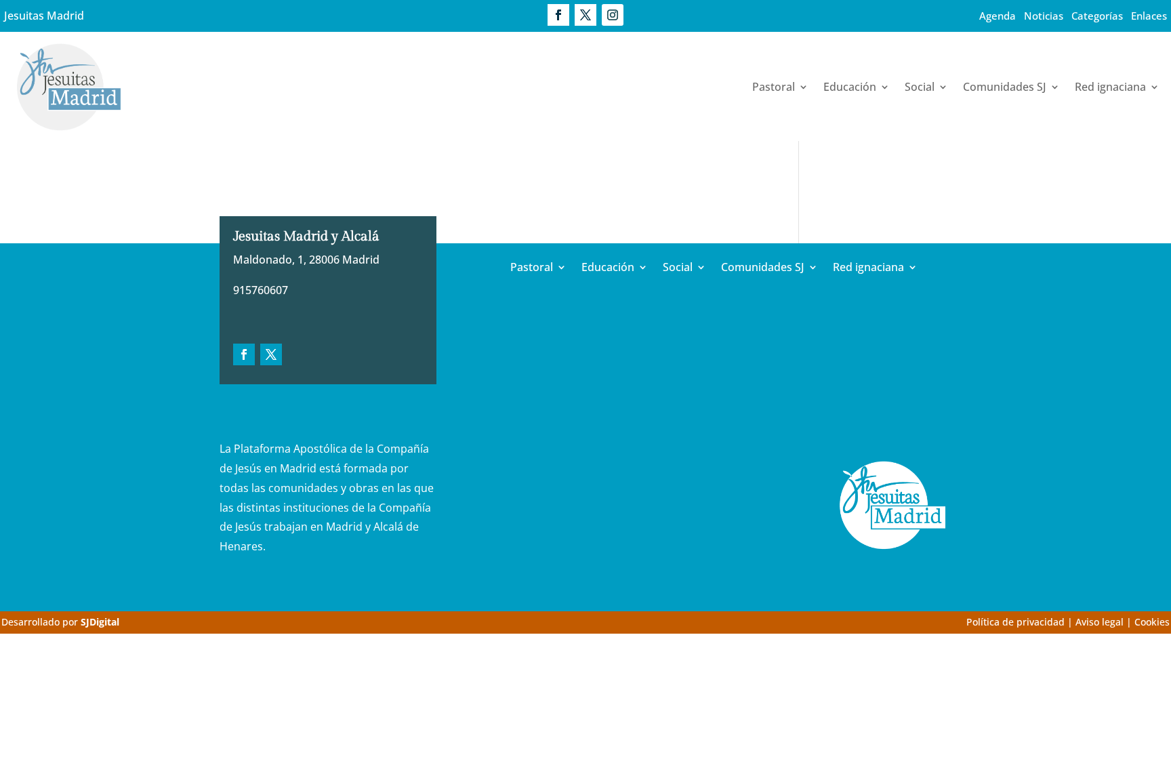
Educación (849, 86)
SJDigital (100, 621)
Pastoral (773, 86)
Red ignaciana (1110, 86)
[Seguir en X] (585, 15)
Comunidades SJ (1004, 86)
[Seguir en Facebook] (558, 15)
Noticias (1043, 15)
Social (919, 86)
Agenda (997, 15)
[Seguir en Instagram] (612, 15)
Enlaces (1149, 15)
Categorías (1097, 15)
